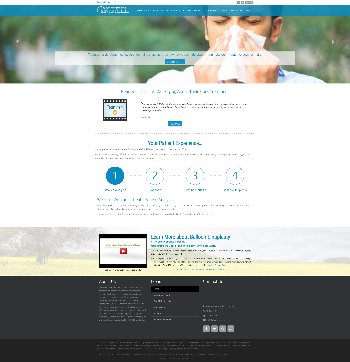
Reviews (224, 10)
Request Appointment (242, 10)
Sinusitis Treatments (172, 10)
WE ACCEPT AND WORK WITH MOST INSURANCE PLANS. (201, 270)
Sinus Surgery (194, 10)
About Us (211, 10)
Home (156, 289)
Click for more (204, 214)
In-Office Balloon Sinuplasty (219, 265)
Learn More (65, 62)
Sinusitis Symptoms (146, 10)
